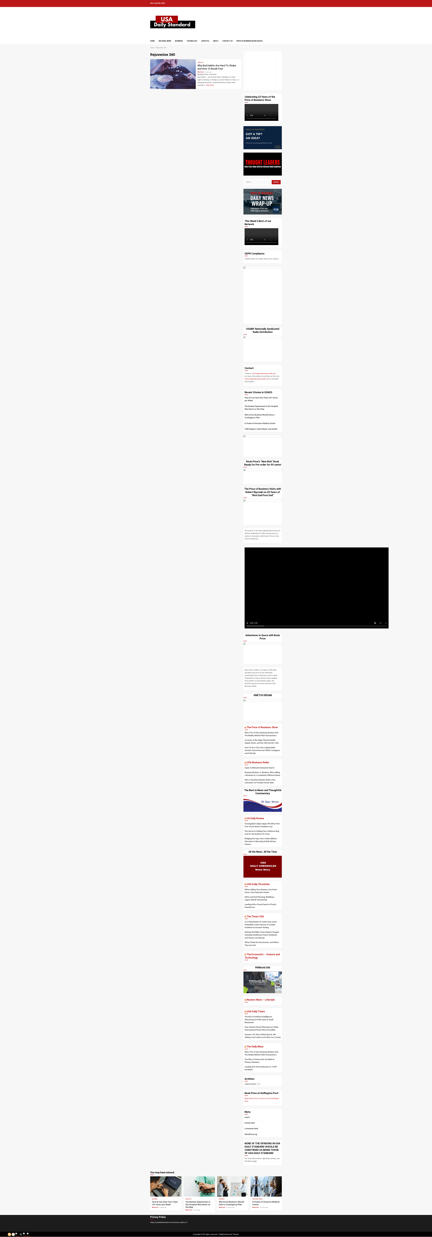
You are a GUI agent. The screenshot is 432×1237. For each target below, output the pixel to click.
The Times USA (255, 916)
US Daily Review (255, 818)
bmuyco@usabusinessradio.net (257, 379)
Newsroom (200, 72)
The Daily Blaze (255, 1046)
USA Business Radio (258, 762)
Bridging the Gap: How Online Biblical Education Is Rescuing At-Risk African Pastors (261, 841)
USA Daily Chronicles (258, 884)
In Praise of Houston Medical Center (260, 423)
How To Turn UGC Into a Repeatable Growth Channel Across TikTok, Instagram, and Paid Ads (262, 750)
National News (165, 41)
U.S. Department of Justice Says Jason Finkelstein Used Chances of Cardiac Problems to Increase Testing (261, 924)
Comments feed (251, 1129)
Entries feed (250, 1123)
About (215, 41)
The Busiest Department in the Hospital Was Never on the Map (261, 407)
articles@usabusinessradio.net (264, 373)
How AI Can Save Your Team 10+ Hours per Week (261, 399)
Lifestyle (205, 41)
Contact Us (227, 41)
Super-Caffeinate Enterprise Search (259, 768)
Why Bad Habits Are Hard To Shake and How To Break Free (173, 74)
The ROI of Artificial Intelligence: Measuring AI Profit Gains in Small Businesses (259, 1019)
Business (179, 41)
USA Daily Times (256, 1011)
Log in (247, 1117)
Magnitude (223, 1234)
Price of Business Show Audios (249, 41)
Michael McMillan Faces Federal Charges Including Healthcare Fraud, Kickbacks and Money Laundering (262, 935)
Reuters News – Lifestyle (261, 999)
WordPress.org (251, 1134)
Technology (192, 41)
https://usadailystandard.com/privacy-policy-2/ (168, 1222)
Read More (210, 85)
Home (152, 41)
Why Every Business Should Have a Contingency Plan (260, 416)
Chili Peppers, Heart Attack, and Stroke (261, 429)
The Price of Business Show (262, 727)
